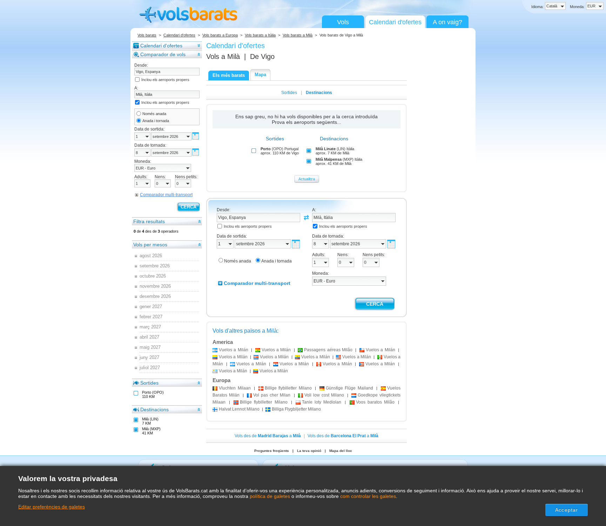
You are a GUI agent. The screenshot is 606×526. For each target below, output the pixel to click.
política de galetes (270, 496)
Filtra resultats (149, 221)
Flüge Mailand (349, 388)
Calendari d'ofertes (395, 22)
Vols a (223, 56)
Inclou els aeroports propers (165, 80)
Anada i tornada (155, 121)
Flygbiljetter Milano (296, 409)
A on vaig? (447, 22)
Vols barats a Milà (297, 35)
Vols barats (146, 35)
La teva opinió (309, 451)
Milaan (235, 388)
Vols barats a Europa (220, 35)
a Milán (233, 349)
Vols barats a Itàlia (260, 35)
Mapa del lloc (340, 451)
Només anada (154, 114)
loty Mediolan (321, 402)
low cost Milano (324, 395)
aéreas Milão (328, 349)
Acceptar (566, 510)
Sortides (149, 383)
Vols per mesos (150, 244)
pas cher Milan (271, 395)
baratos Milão (375, 402)
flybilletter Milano (288, 388)
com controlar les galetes (368, 496)
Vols (343, 22)
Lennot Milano (239, 409)
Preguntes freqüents (271, 451)
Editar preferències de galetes (51, 507)
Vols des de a (268, 435)
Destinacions (154, 409)
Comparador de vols (163, 54)
